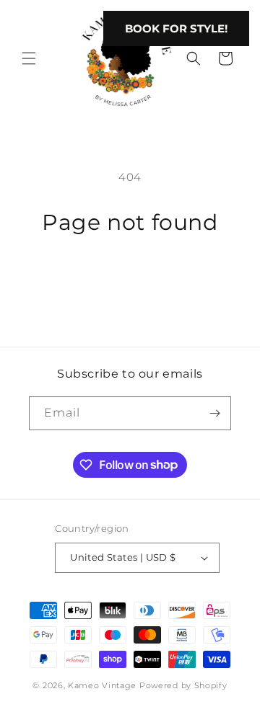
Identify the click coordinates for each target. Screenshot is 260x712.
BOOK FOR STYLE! (176, 28)
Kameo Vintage (102, 685)
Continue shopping (130, 276)
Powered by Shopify (183, 685)
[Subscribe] (214, 413)
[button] (29, 58)
